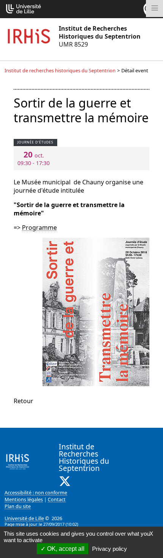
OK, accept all (65, 549)
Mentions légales (24, 499)
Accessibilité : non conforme (36, 492)
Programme (39, 227)
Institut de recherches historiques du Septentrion (60, 70)
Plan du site (18, 506)
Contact (57, 499)
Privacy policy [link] (109, 549)
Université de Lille (24, 518)
